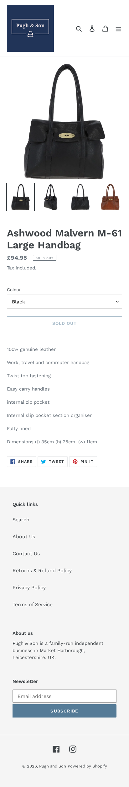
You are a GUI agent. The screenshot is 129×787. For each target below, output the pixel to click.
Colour (14, 289)
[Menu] (118, 28)
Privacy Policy (29, 587)
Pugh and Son (52, 766)
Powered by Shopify (87, 766)
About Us (24, 537)
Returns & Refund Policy (42, 571)
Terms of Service (33, 604)
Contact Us (26, 554)
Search (21, 520)
